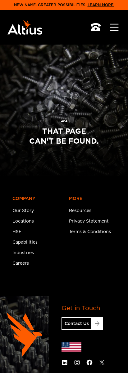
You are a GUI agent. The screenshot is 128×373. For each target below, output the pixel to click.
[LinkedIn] (65, 362)
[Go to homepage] (26, 27)
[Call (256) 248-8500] (96, 27)
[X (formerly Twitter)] (102, 362)
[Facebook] (89, 362)
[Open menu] (114, 27)
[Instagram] (77, 362)
